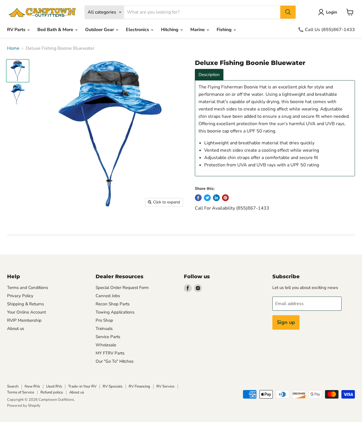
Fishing (225, 30)
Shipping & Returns (25, 304)
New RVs (32, 386)
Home (13, 48)
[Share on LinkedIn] (216, 197)
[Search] (288, 12)
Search (12, 386)
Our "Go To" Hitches (114, 361)
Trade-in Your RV (82, 386)
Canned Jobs (108, 296)
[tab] (209, 75)
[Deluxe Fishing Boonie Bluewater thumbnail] (18, 71)
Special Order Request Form (122, 287)
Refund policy (51, 392)
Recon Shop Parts (113, 304)
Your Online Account (26, 312)
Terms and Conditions (27, 287)
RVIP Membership (24, 320)
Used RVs (54, 386)
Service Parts (108, 337)
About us (15, 328)
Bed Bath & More (55, 30)
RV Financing (139, 386)
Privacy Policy (20, 296)
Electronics (138, 30)
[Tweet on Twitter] (207, 197)
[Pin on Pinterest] (225, 197)
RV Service (165, 386)
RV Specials (112, 386)
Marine (198, 30)
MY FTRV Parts (110, 353)
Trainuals (104, 328)
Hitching (170, 30)
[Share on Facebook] (198, 197)
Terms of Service (20, 392)
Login (331, 12)
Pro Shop (104, 320)
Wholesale (106, 345)
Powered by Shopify (23, 405)
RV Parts (17, 30)
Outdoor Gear (100, 30)
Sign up (286, 322)
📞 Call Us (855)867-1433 (326, 30)
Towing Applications (115, 312)
